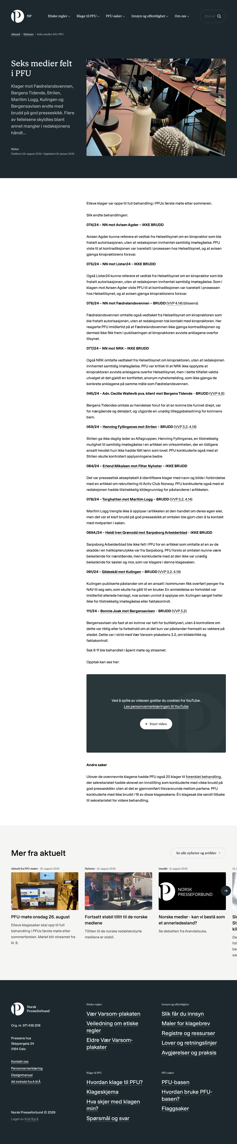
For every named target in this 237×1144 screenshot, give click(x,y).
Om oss (180, 16)
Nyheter (29, 34)
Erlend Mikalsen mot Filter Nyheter (132, 466)
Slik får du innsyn (183, 1013)
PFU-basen (175, 1082)
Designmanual (22, 1075)
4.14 (192, 426)
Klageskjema (102, 1092)
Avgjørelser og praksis (189, 1052)
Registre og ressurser (188, 1033)
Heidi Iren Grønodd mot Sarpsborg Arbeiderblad (146, 532)
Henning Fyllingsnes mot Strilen (130, 426)
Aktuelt (15, 34)
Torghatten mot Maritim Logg (127, 499)
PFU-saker (114, 16)
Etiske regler (57, 16)
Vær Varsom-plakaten (113, 1013)
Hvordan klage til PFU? (114, 1082)
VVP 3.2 (181, 426)
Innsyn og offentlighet (148, 16)
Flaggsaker (175, 1108)
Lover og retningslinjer (189, 1042)
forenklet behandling (203, 776)
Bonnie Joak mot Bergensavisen (127, 611)
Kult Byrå (31, 1119)
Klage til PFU (86, 16)
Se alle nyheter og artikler (196, 853)
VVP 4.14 (174, 303)
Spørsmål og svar (107, 1118)
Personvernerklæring (27, 1068)
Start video (158, 724)
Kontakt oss (20, 1061)
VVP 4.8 (216, 393)
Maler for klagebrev (186, 1023)
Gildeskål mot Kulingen (121, 572)
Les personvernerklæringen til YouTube (156, 706)
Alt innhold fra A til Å (26, 1082)
